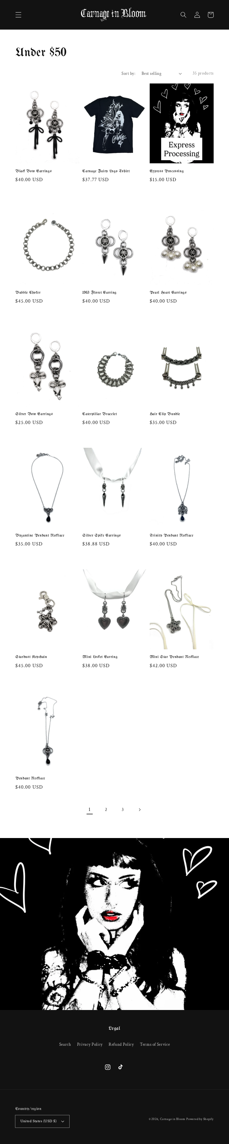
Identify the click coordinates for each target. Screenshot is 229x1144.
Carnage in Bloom (172, 1119)
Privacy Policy (90, 1044)
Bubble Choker (28, 293)
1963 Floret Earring (99, 293)
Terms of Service (155, 1044)
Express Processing (167, 171)
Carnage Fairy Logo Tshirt (106, 171)
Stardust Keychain (31, 657)
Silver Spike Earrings (101, 535)
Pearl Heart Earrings (168, 293)
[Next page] (139, 809)
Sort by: (128, 73)
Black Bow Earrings (33, 171)
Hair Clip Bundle (165, 414)
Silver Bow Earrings (34, 414)
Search (65, 1044)
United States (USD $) (38, 1121)
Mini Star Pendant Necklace (174, 657)
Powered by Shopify (200, 1119)
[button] (18, 14)
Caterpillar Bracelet (99, 414)
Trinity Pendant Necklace (172, 535)
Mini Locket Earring (100, 657)
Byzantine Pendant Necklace (40, 535)
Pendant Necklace (30, 778)
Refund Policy (121, 1044)
